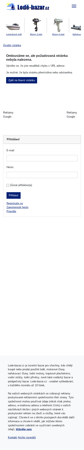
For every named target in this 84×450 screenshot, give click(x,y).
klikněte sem (24, 429)
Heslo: (10, 167)
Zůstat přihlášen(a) (21, 185)
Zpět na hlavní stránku (21, 80)
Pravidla (11, 211)
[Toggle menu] (74, 6)
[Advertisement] (42, 114)
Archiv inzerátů (27, 437)
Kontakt (12, 437)
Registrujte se (15, 203)
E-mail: (11, 150)
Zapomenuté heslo (17, 207)
